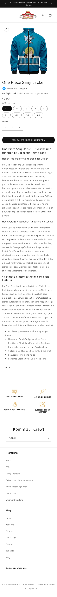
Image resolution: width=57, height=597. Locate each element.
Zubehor (10, 550)
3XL (27, 115)
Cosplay (9, 544)
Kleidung (10, 524)
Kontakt (9, 460)
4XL (38, 115)
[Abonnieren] (48, 438)
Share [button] (8, 367)
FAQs (8, 467)
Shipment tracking (14, 500)
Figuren (9, 531)
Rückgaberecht (13, 473)
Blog (8, 557)
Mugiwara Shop (14, 584)
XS (17, 108)
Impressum (11, 493)
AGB (24, 589)
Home (8, 518)
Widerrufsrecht (29, 584)
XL (6, 115)
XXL (17, 115)
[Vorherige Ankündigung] (5, 4)
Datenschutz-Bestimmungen (19, 480)
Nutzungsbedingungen (16, 486)
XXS (7, 108)
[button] (6, 15)
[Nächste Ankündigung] (51, 4)
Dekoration (11, 537)
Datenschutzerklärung (46, 584)
